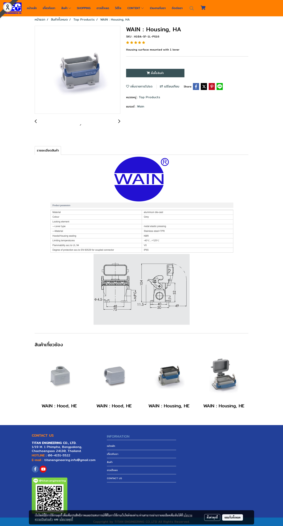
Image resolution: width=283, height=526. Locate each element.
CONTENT (134, 8)
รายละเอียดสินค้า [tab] (48, 150)
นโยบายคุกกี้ (66, 519)
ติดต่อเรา (177, 8)
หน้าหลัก (32, 8)
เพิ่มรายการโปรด (140, 86)
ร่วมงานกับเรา (158, 8)
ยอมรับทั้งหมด (232, 517)
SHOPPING (83, 8)
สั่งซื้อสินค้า (157, 73)
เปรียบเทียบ (171, 86)
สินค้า (65, 8)
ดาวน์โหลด (102, 8)
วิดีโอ (118, 8)
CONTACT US (114, 478)
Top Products (149, 97)
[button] (192, 8)
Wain (140, 106)
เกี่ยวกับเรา (49, 8)
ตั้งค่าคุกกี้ (212, 517)
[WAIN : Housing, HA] (77, 70)
